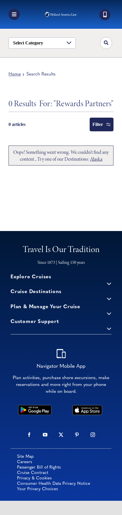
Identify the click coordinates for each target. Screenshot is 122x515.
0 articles (17, 124)
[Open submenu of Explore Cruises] (109, 283)
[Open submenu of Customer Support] (109, 328)
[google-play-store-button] (34, 407)
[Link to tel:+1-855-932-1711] (104, 14)
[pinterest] (77, 434)
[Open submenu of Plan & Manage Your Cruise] (109, 313)
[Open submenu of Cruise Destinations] (109, 298)
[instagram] (93, 434)
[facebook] (29, 434)
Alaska (96, 159)
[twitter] (61, 434)
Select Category (28, 42)
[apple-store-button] (87, 407)
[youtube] (45, 434)
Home (15, 74)
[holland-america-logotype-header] (61, 14)
